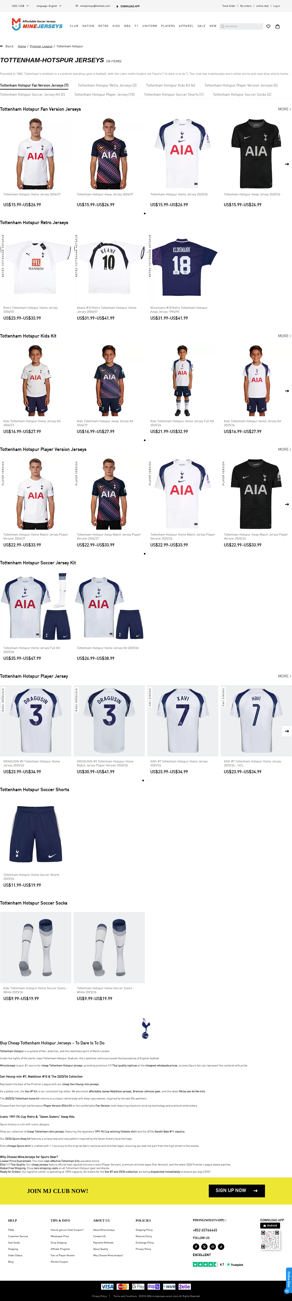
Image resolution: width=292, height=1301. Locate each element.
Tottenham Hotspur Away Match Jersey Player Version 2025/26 (256, 536)
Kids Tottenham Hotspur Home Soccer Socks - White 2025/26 (35, 990)
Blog (11, 1262)
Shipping (13, 1249)
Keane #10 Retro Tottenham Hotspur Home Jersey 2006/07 (106, 310)
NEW (213, 26)
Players (168, 26)
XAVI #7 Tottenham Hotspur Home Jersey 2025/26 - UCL (252, 763)
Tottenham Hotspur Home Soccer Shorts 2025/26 (31, 877)
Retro (103, 26)
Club (74, 26)
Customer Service (18, 1236)
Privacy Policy (143, 1249)
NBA (127, 26)
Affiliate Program (60, 1249)
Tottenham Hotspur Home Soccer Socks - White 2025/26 (105, 990)
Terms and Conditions (125, 1296)
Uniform (149, 26)
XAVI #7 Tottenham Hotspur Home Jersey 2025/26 (179, 763)
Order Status (15, 1255)
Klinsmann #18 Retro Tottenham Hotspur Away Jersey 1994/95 (179, 310)
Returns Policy (144, 1236)
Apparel (186, 26)
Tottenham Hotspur (69, 46)
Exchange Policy (145, 1243)
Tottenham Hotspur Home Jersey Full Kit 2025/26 (31, 650)
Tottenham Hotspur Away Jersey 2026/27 (105, 194)
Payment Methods (103, 1243)
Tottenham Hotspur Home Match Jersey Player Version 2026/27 (35, 536)
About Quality (100, 1249)
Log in (276, 6)
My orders (245, 6)
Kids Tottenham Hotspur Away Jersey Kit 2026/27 (105, 423)
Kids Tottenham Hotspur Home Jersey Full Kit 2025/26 (182, 423)
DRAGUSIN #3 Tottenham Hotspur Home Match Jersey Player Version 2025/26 (105, 763)
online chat (262, 6)
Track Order (228, 6)
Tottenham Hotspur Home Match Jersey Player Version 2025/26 (182, 536)
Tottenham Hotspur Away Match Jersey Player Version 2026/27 (109, 536)
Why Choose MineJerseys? (108, 1255)
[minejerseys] (39, 24)
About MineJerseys (104, 1230)
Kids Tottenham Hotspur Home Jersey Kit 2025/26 (252, 423)
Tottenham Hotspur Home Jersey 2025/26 (179, 194)
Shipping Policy (144, 1230)
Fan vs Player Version (63, 1255)
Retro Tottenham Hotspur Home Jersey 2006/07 (30, 310)
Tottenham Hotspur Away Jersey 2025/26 (252, 194)
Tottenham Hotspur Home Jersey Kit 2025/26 (108, 648)
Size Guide (14, 1243)
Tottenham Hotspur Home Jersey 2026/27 (32, 194)
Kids (116, 26)
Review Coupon (59, 1262)
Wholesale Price (60, 1236)
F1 (136, 26)
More (285, 109)
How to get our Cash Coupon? (67, 1230)
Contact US (99, 1236)
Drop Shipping (59, 1243)
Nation (88, 26)
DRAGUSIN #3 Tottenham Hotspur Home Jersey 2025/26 (31, 763)
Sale (202, 26)
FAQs (11, 1230)
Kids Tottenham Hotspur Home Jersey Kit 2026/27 (32, 423)
